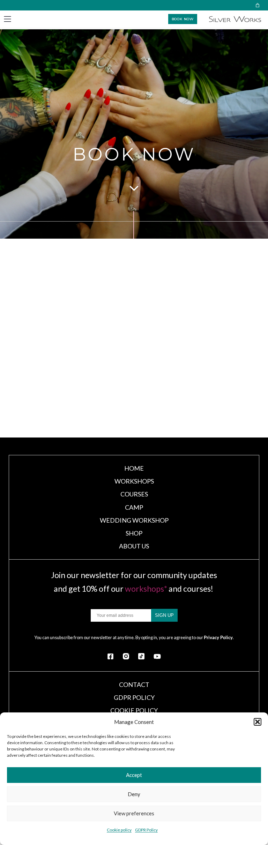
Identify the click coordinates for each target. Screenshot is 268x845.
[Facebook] (110, 656)
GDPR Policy (146, 829)
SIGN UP (164, 615)
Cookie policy (119, 829)
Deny (134, 794)
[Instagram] (126, 656)
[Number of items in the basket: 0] (257, 5)
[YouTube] (157, 656)
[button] (257, 721)
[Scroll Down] (134, 188)
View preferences (134, 813)
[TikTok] (141, 656)
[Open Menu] (7, 19)
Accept (134, 775)
